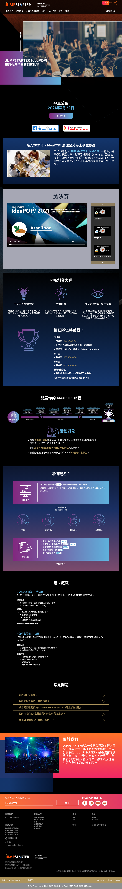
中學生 (94, 817)
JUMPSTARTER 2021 (12, 828)
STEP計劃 (75, 373)
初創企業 (19, 11)
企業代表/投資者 (33, 11)
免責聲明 (21, 868)
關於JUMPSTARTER (12, 817)
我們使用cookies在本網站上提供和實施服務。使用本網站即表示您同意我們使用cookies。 (61, 886)
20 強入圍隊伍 (39, 817)
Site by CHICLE (114, 880)
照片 (74, 819)
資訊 (60, 11)
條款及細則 (19, 862)
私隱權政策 (28, 868)
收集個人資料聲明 (10, 868)
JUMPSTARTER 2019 (12, 832)
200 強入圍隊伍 (39, 819)
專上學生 (95, 819)
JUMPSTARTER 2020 (12, 830)
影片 (74, 817)
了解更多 (61, 115)
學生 (44, 11)
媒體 (67, 11)
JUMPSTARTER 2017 (12, 835)
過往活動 (52, 11)
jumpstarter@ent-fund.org (15, 845)
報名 (110, 3)
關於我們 (9, 11)
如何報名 (37, 828)
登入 (114, 3)
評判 (35, 822)
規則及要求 (38, 826)
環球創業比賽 (38, 824)
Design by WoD (102, 880)
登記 (67, 803)
